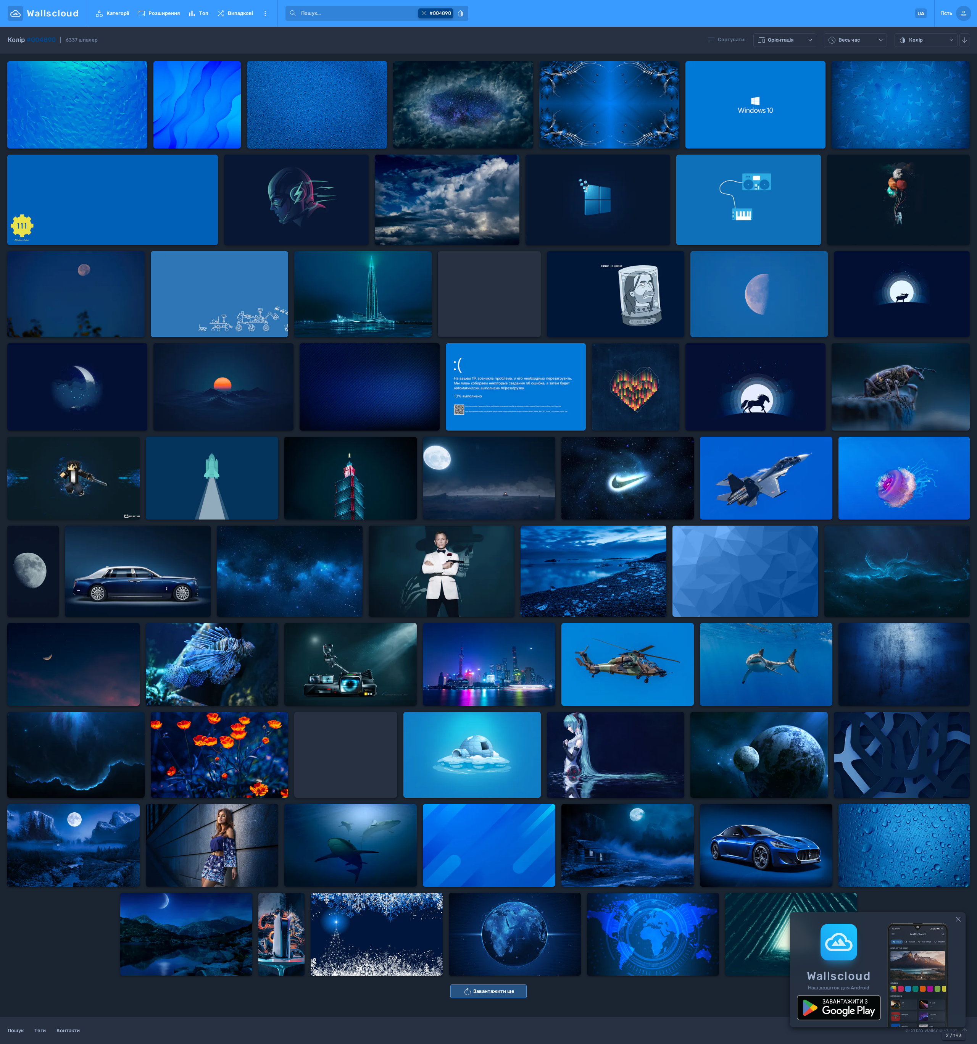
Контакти (68, 1030)
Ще (265, 13)
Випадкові (234, 13)
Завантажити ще (488, 991)
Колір (927, 40)
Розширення (158, 13)
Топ (197, 13)
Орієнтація (786, 40)
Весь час (856, 40)
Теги (40, 1030)
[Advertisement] (489, 294)
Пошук (16, 1030)
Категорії (112, 13)
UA (920, 13)
